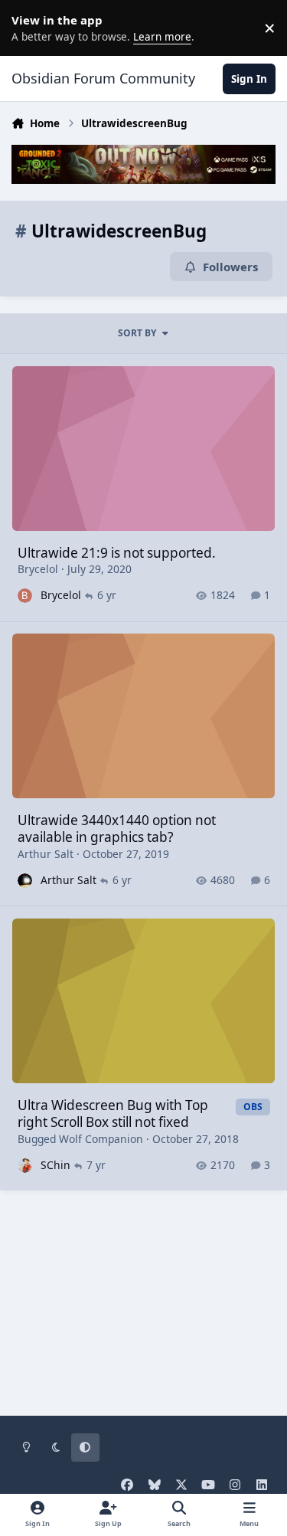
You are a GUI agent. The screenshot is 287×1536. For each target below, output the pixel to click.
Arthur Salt (45, 854)
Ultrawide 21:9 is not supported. (117, 553)
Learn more (30, 27)
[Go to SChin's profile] (25, 1165)
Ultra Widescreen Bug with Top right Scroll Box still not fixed (113, 1113)
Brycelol (38, 569)
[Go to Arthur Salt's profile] (25, 880)
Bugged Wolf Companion (80, 1139)
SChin (55, 1165)
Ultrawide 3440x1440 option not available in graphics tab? (117, 828)
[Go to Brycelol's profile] (25, 595)
